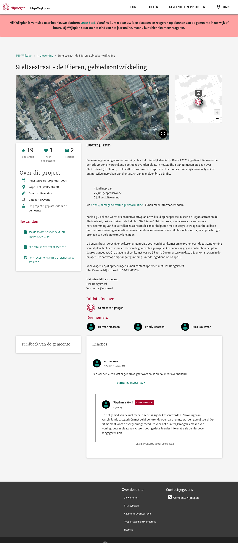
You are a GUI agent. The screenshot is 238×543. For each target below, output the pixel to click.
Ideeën (153, 7)
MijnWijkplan (24, 55)
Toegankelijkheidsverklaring (140, 521)
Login (225, 7)
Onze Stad (88, 22)
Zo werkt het (131, 497)
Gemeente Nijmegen (186, 497)
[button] (163, 134)
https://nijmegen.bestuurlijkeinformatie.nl (117, 205)
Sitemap (128, 529)
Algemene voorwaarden (137, 513)
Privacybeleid (131, 505)
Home (134, 7)
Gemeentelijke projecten (187, 7)
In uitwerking (45, 55)
